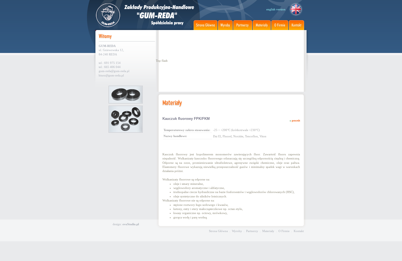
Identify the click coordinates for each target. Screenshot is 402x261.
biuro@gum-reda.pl (111, 75)
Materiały (268, 231)
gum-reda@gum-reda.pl (114, 71)
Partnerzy (252, 231)
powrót (296, 120)
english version (276, 9)
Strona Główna (218, 231)
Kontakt (299, 231)
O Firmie (284, 231)
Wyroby (237, 231)
